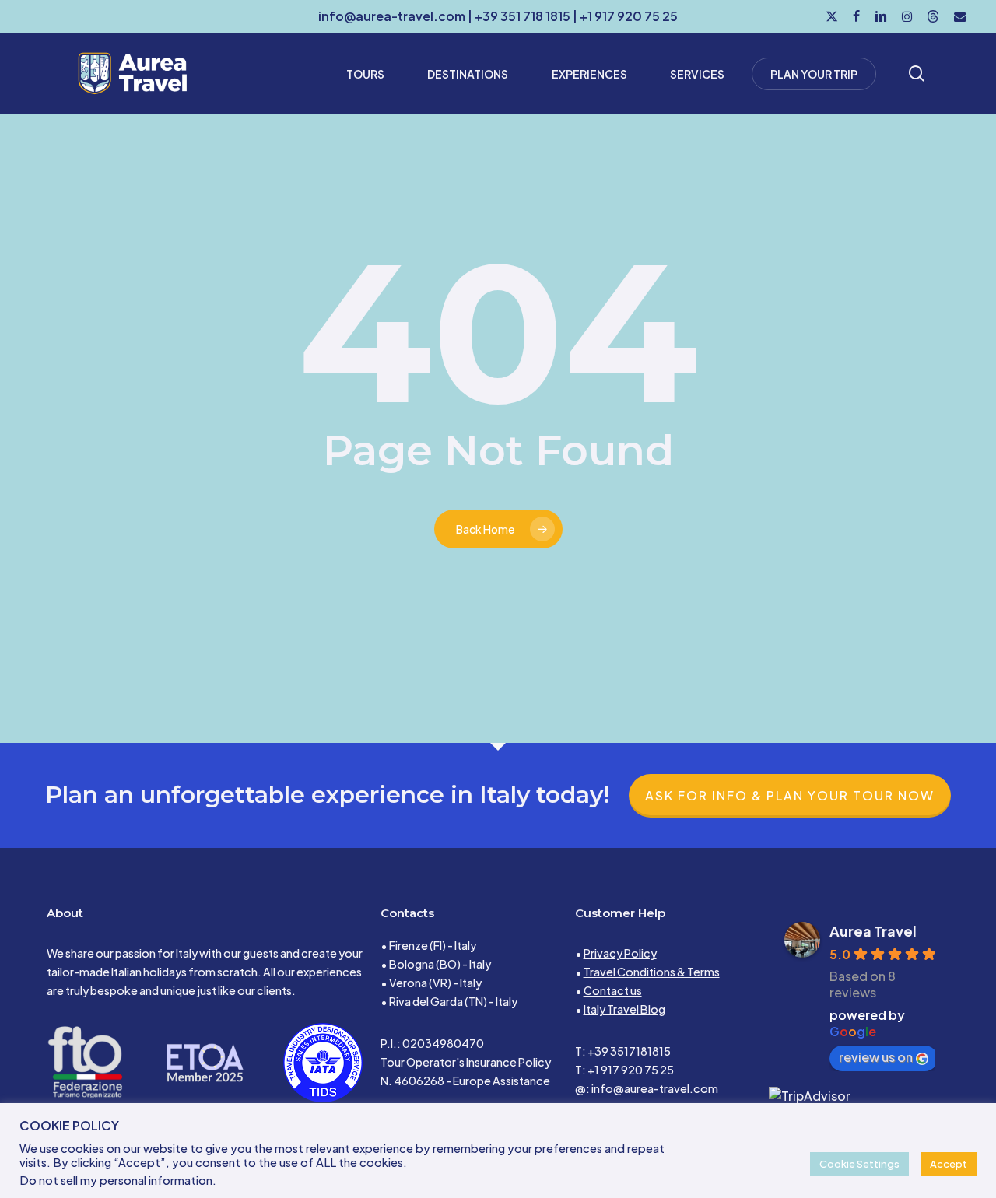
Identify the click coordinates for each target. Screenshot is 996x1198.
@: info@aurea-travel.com (646, 1088)
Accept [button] (948, 1164)
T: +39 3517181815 (623, 1051)
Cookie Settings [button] (859, 1164)
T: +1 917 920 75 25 (624, 1070)
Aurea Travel (873, 931)
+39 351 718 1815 (522, 16)
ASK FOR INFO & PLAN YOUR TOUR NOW (790, 795)
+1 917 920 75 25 (629, 16)
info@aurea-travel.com (391, 16)
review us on (876, 1057)
